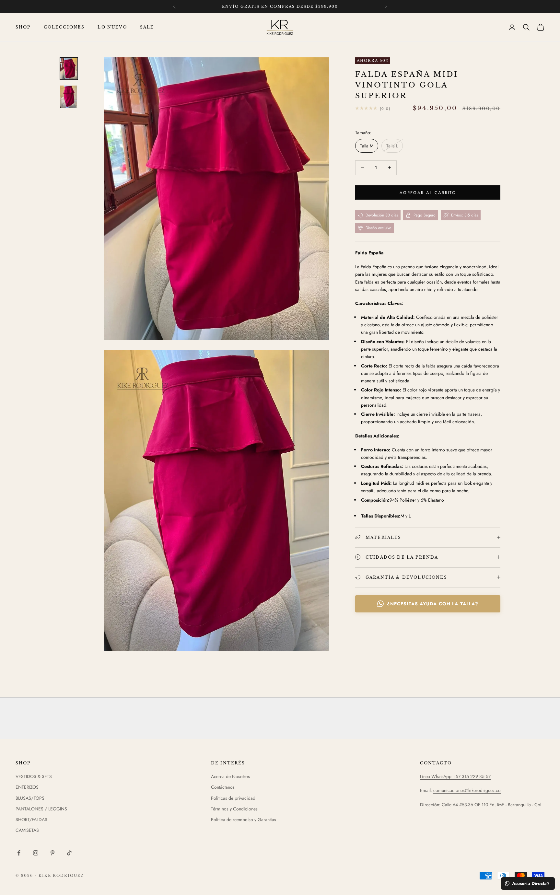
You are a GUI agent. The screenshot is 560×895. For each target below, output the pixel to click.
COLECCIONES (64, 27)
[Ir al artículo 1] (69, 68)
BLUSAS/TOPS (30, 798)
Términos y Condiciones (234, 809)
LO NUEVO (112, 27)
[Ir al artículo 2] (69, 97)
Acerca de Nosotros (230, 776)
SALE (147, 27)
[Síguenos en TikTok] (69, 853)
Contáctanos (223, 787)
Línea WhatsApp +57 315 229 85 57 (455, 776)
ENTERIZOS (27, 787)
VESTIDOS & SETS (34, 776)
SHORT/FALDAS (31, 819)
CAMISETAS (27, 830)
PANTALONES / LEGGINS (41, 809)
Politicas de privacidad (233, 798)
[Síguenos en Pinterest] (52, 853)
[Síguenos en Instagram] (35, 853)
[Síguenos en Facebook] (19, 853)
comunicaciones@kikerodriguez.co (467, 790)
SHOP (23, 27)
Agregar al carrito (428, 192)
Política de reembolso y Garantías (243, 819)
